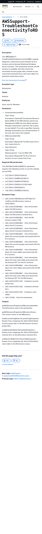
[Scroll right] (33, 6)
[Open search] (38, 7)
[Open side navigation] (3, 12)
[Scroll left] (11, 6)
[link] (23, 17)
